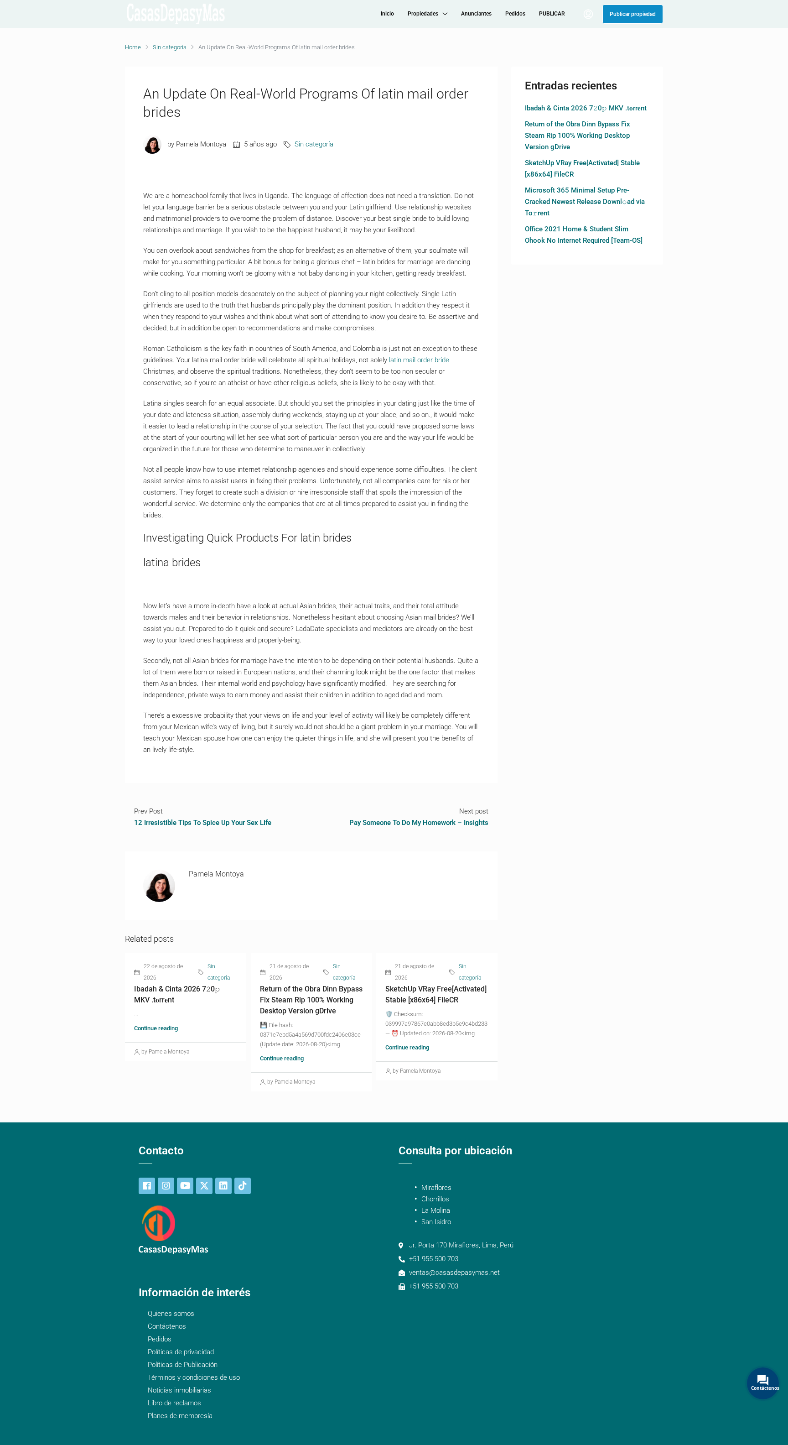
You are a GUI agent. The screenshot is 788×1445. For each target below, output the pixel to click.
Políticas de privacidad (181, 1352)
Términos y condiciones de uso (194, 1377)
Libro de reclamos (174, 1403)
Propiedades (423, 13)
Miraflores (436, 1188)
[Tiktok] (242, 1186)
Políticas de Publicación (183, 1365)
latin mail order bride (419, 360)
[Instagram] (166, 1186)
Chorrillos (435, 1199)
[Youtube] (185, 1186)
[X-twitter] (204, 1186)
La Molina (435, 1210)
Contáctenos (167, 1326)
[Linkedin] (223, 1186)
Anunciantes (476, 13)
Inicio (387, 13)
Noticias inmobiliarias (179, 1390)
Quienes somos (171, 1313)
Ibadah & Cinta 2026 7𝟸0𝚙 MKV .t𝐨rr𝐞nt (586, 108)
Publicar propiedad (633, 14)
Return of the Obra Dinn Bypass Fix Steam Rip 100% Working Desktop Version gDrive (311, 1000)
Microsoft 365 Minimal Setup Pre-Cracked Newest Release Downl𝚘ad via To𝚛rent (585, 201)
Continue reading (156, 1028)
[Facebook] (147, 1186)
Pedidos (515, 13)
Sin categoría (170, 47)
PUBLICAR (552, 13)
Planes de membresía (180, 1416)
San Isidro (436, 1222)
